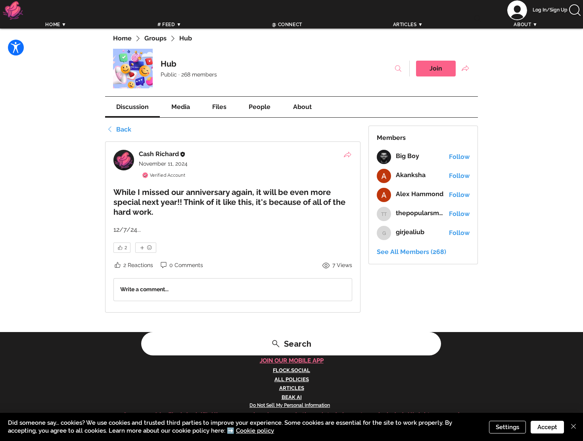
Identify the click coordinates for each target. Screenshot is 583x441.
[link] (132, 107)
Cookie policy (255, 430)
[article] (233, 227)
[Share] (347, 154)
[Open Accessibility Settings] (16, 47)
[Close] (573, 427)
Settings (507, 427)
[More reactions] (145, 247)
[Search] (477, 18)
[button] (575, 10)
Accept (547, 427)
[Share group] (465, 68)
